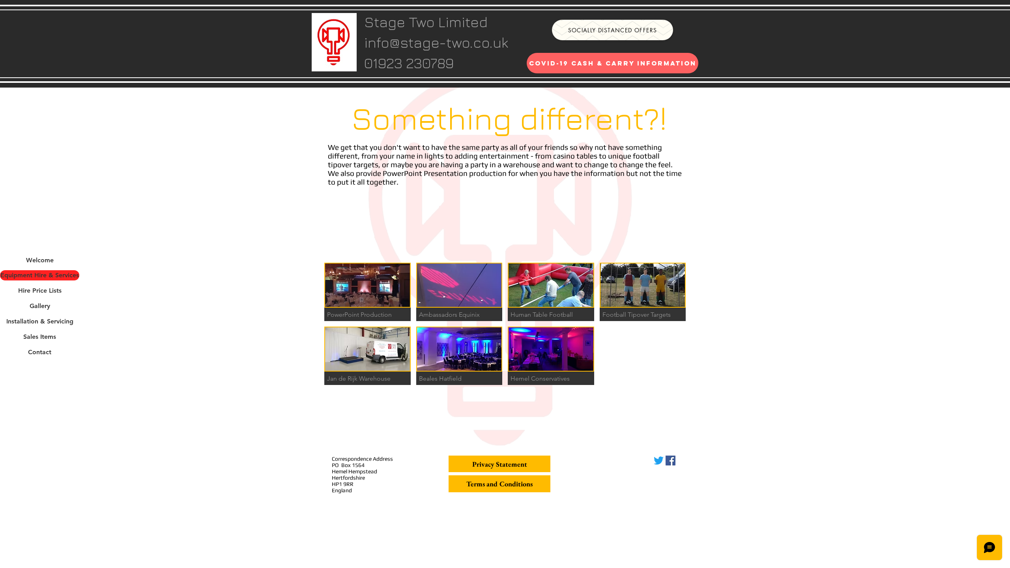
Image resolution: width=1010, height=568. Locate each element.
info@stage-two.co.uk (436, 42)
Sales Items (39, 336)
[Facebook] (670, 460)
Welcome (40, 260)
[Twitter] (659, 460)
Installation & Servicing (39, 321)
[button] (367, 292)
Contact (39, 352)
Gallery (40, 306)
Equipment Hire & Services (39, 275)
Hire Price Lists (40, 290)
